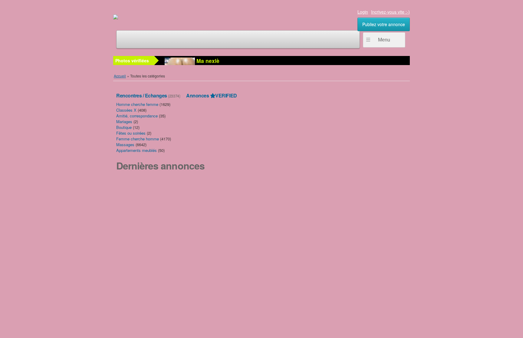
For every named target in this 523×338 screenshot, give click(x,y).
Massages (125, 144)
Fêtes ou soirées (131, 133)
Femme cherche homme (137, 139)
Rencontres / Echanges (141, 95)
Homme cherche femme (137, 104)
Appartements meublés (136, 150)
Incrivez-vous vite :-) (390, 12)
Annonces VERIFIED (211, 95)
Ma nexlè (207, 60)
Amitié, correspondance (137, 116)
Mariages (124, 121)
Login (362, 12)
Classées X (126, 110)
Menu (384, 39)
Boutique (124, 127)
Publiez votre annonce (383, 24)
